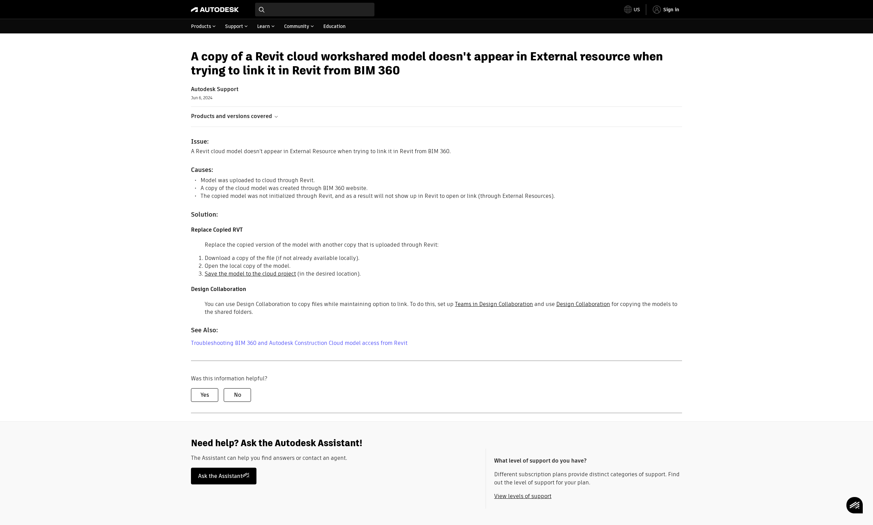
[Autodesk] (215, 9)
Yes (205, 395)
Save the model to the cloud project (250, 274)
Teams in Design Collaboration (494, 304)
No (237, 395)
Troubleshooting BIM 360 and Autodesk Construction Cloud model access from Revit (299, 343)
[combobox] (314, 9)
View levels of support (522, 496)
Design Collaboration (583, 304)
